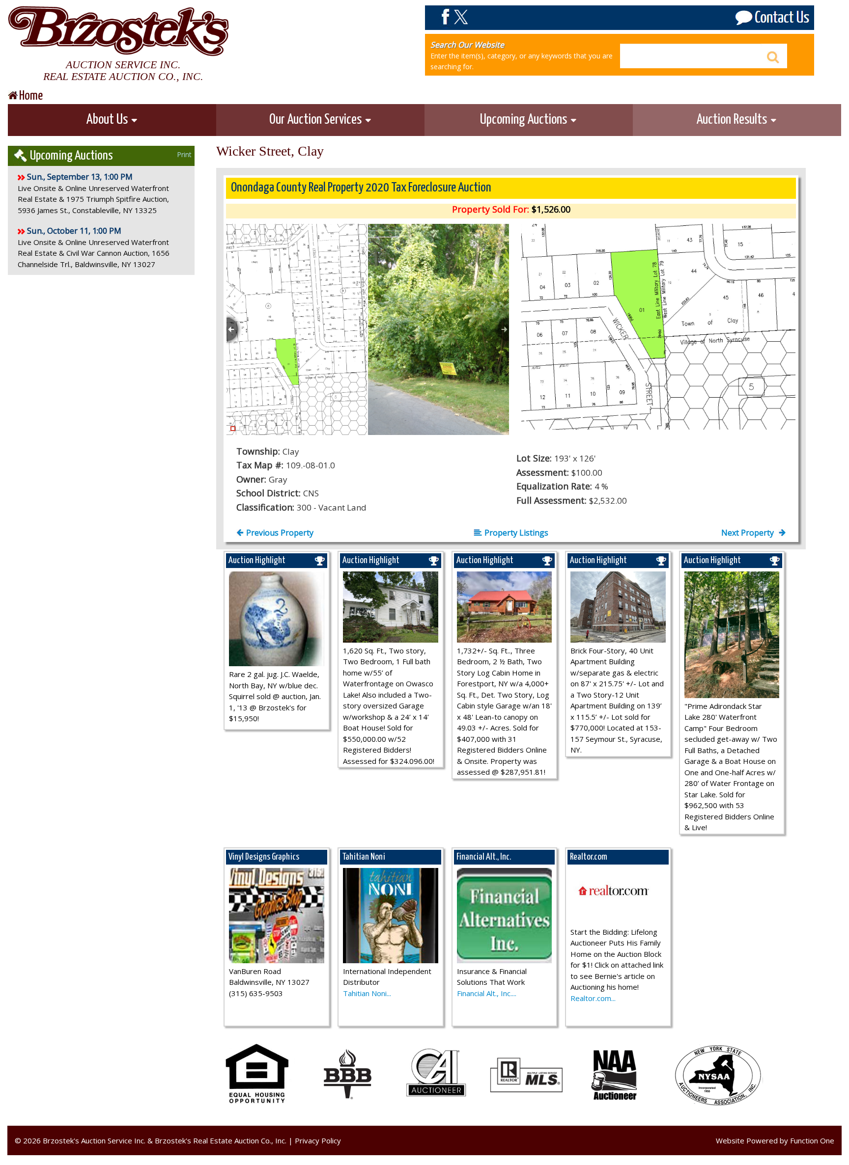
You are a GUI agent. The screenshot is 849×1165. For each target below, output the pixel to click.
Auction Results (733, 120)
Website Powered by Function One (775, 1140)
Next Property (748, 532)
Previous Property (279, 532)
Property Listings (516, 532)
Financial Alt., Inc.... (486, 993)
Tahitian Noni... (367, 993)
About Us (108, 120)
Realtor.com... (593, 998)
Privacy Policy (318, 1140)
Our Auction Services (316, 120)
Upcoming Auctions (524, 120)
